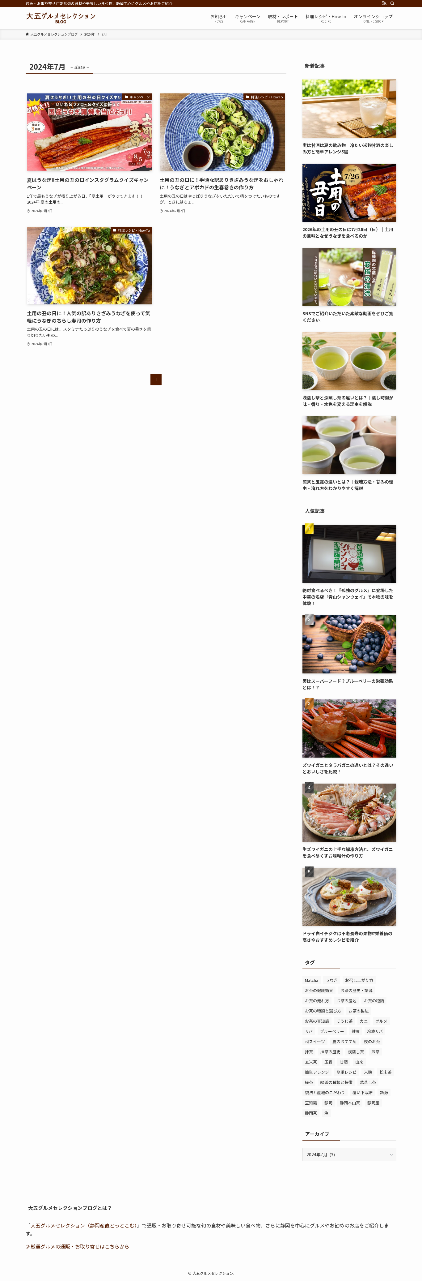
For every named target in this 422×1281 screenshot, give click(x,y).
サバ (309, 1031)
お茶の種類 (374, 1001)
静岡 (328, 1103)
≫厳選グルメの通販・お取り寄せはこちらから (77, 1246)
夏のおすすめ (344, 1041)
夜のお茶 (372, 1041)
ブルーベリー (332, 1031)
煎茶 (375, 1052)
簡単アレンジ (317, 1072)
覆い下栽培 (362, 1092)
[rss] (384, 3)
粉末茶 (385, 1072)
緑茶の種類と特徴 (336, 1082)
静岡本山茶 (350, 1103)
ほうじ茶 (344, 1021)
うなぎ (332, 980)
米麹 (368, 1072)
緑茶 (309, 1082)
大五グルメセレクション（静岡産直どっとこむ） (84, 1225)
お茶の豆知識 (317, 1021)
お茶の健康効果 (319, 990)
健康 (356, 1031)
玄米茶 (311, 1062)
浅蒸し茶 (356, 1052)
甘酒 (344, 1062)
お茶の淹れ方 (317, 1001)
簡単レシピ (346, 1072)
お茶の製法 (358, 1011)
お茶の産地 (346, 1001)
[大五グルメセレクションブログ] (61, 18)
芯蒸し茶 (368, 1082)
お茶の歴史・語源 (356, 990)
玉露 (328, 1062)
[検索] (392, 3)
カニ (364, 1021)
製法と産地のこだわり (325, 1092)
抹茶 (309, 1052)
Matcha (311, 980)
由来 (359, 1062)
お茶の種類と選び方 (323, 1011)
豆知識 (311, 1103)
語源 (384, 1092)
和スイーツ (315, 1041)
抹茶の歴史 (330, 1052)
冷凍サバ (375, 1031)
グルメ (381, 1021)
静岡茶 (311, 1113)
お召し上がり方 (359, 980)
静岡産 (373, 1103)
